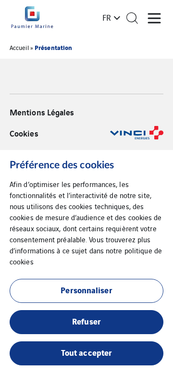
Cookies (24, 133)
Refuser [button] (86, 321)
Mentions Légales (42, 112)
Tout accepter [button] (86, 352)
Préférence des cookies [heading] (62, 165)
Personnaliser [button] (86, 290)
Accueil (19, 47)
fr (106, 17)
